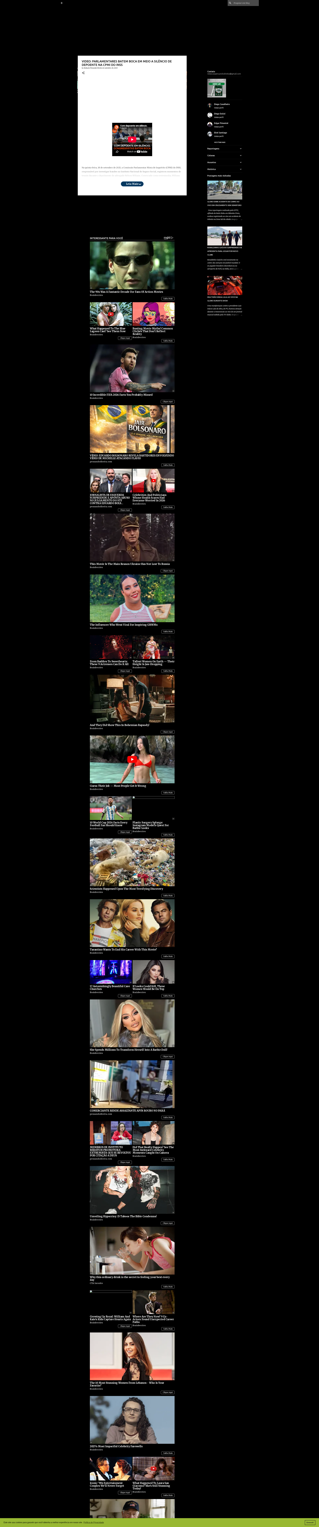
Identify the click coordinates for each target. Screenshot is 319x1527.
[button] (83, 73)
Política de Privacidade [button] (93, 1522)
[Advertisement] (132, 97)
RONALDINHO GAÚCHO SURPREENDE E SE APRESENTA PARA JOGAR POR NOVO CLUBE (224, 251)
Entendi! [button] (310, 1523)
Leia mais (132, 183)
